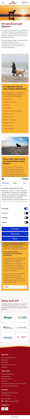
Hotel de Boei (7, 108)
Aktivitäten (4, 362)
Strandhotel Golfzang (9, 102)
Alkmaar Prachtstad (7, 374)
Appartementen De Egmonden (12, 111)
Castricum (4, 381)
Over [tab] (24, 183)
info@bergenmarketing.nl (11, 401)
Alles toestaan (15, 229)
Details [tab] (15, 183)
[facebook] (3, 408)
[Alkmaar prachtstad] (22, 337)
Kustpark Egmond (8, 123)
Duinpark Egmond (8, 128)
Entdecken (4, 360)
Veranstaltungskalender (8, 357)
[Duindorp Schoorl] (22, 327)
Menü (24, 2)
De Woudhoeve (7, 125)
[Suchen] (3, 2)
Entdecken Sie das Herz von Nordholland (13, 383)
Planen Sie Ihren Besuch (8, 364)
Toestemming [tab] (5, 183)
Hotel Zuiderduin (8, 99)
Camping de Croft (8, 117)
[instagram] (6, 408)
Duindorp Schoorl (6, 379)
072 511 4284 (7, 398)
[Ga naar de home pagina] (13, 2)
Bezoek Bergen (6, 376)
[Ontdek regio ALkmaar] (8, 327)
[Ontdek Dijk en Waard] (22, 317)
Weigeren (15, 238)
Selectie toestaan (15, 234)
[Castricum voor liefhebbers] (8, 337)
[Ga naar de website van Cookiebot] (22, 179)
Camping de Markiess (9, 120)
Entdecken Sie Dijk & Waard (9, 386)
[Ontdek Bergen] (8, 317)
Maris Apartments (8, 114)
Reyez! (17, 417)
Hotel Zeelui (6, 105)
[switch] (26, 213)
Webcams (4, 367)
